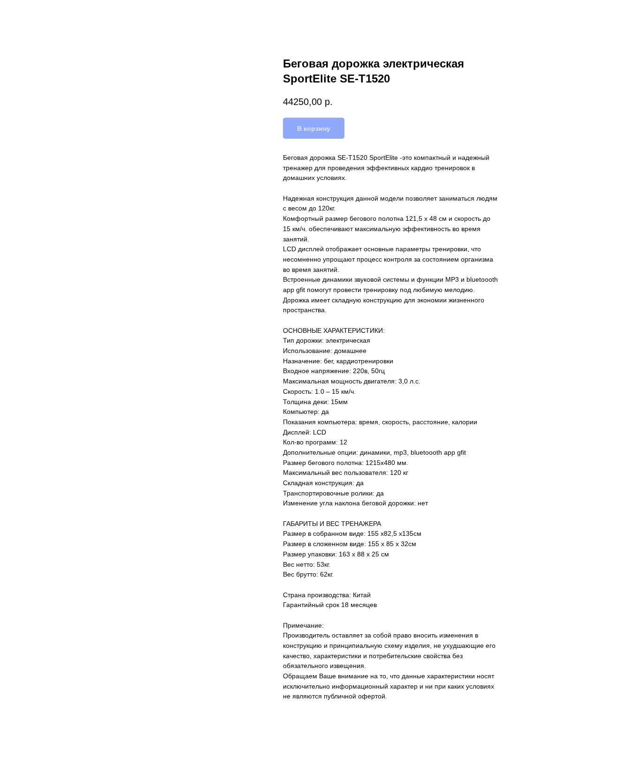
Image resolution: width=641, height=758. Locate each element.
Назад (27, 14)
